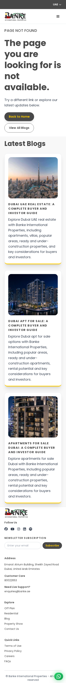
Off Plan (9, 608)
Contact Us (11, 629)
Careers (9, 656)
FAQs (7, 661)
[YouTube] (12, 529)
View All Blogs (19, 128)
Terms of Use (12, 646)
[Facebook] (6, 529)
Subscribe (52, 545)
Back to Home (19, 116)
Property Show (13, 624)
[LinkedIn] (24, 529)
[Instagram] (18, 529)
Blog (7, 618)
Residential (11, 613)
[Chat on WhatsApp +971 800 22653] (58, 676)
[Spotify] (30, 529)
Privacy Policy (13, 651)
